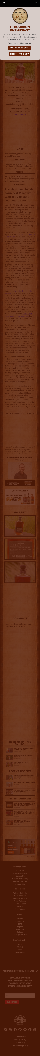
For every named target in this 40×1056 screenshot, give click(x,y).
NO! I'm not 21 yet (19, 54)
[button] (36, 2)
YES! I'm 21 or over (19, 48)
